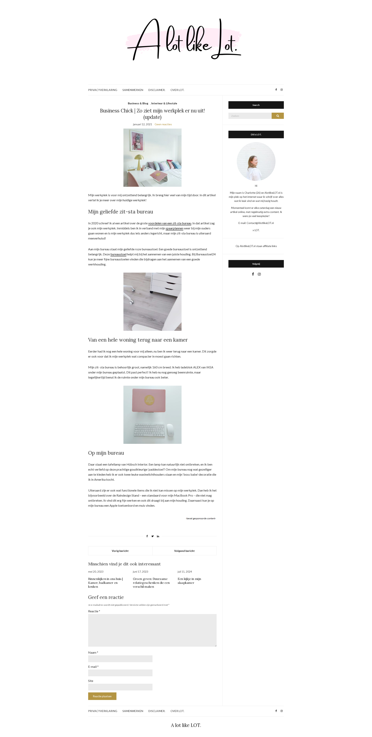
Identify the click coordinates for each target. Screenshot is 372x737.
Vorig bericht (120, 550)
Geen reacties (163, 124)
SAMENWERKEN (132, 90)
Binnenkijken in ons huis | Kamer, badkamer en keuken (105, 582)
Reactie (94, 611)
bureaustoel (118, 254)
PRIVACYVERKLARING (102, 90)
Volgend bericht (184, 550)
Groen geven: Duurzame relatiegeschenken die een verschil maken (151, 582)
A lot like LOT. (186, 725)
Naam (93, 652)
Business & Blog (138, 103)
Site (90, 681)
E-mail (93, 666)
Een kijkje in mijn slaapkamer (189, 581)
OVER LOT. (177, 90)
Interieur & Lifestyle (164, 103)
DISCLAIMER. (156, 90)
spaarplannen (174, 228)
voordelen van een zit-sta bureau (169, 223)
